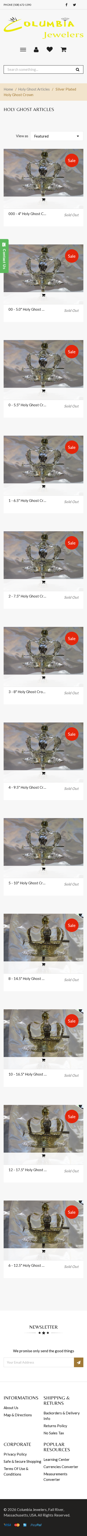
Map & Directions (18, 1415)
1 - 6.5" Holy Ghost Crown (27, 500)
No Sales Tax (54, 1433)
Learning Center (57, 1459)
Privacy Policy (15, 1454)
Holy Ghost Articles (34, 89)
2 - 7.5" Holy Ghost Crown (27, 596)
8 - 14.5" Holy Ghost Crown (27, 978)
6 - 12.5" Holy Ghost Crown (27, 1265)
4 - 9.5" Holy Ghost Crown (27, 787)
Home (8, 89)
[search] (77, 69)
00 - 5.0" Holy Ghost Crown (27, 309)
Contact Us (4, 258)
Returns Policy (55, 1426)
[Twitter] (73, 5)
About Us (11, 1407)
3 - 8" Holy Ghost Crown (27, 691)
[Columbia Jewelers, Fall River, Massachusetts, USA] (43, 28)
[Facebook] (65, 5)
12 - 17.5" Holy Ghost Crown (27, 1170)
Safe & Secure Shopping (22, 1461)
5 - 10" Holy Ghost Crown (27, 883)
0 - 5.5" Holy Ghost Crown (27, 405)
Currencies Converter (61, 1466)
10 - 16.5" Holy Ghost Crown (27, 1074)
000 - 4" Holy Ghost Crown (27, 213)
